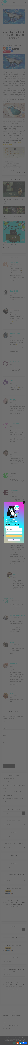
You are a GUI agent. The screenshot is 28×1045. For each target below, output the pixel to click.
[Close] (24, 502)
